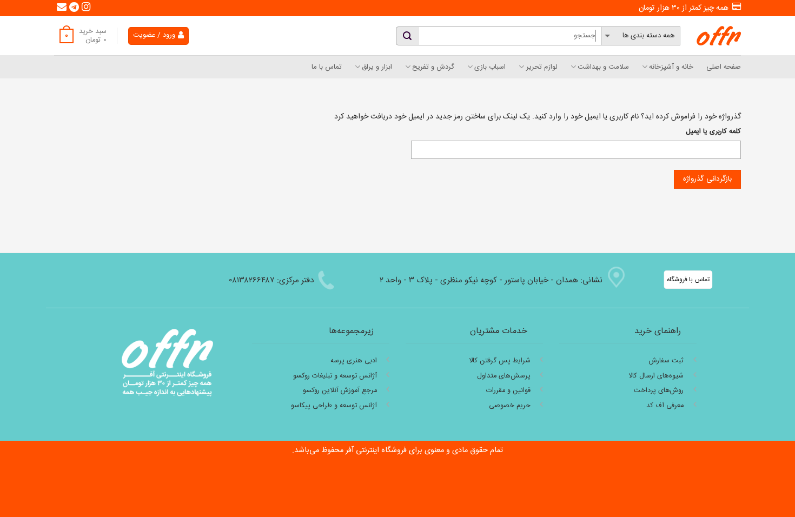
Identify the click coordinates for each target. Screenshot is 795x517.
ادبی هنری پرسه (353, 361)
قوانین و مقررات (508, 390)
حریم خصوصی (510, 406)
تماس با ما (327, 67)
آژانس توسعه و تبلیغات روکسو (335, 376)
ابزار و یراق (377, 67)
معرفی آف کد (665, 406)
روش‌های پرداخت (659, 390)
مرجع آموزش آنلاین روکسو (340, 390)
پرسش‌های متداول (504, 376)
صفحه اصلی (723, 67)
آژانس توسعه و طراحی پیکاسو (334, 406)
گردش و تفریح (433, 67)
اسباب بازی (490, 67)
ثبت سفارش (666, 361)
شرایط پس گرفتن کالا (500, 361)
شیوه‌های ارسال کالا (656, 376)
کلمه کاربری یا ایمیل (713, 132)
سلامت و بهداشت (603, 67)
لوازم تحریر (541, 67)
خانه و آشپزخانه (671, 67)
